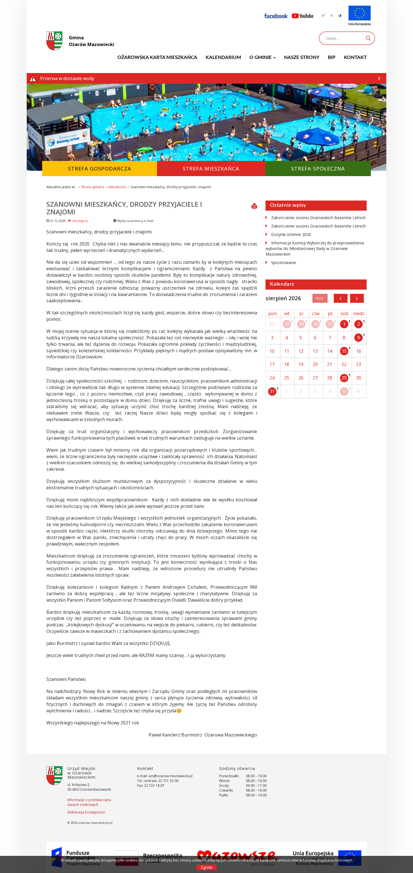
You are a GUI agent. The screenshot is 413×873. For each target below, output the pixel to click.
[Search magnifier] (368, 38)
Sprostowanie (283, 262)
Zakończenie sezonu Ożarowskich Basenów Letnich (318, 217)
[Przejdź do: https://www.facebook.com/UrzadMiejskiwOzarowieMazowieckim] (276, 15)
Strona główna (92, 187)
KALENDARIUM (223, 57)
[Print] (254, 206)
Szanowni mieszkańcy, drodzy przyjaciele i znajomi (124, 207)
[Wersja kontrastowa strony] (340, 15)
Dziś (319, 298)
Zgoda (206, 867)
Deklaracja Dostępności (86, 812)
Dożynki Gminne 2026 (291, 234)
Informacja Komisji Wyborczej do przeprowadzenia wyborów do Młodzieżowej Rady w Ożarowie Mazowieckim (315, 248)
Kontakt (355, 57)
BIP (331, 57)
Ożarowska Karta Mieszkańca (157, 57)
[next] (357, 298)
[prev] (341, 298)
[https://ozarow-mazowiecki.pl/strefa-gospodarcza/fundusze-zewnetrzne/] (359, 16)
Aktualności (117, 187)
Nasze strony (301, 57)
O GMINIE (261, 57)
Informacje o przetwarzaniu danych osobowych (89, 802)
